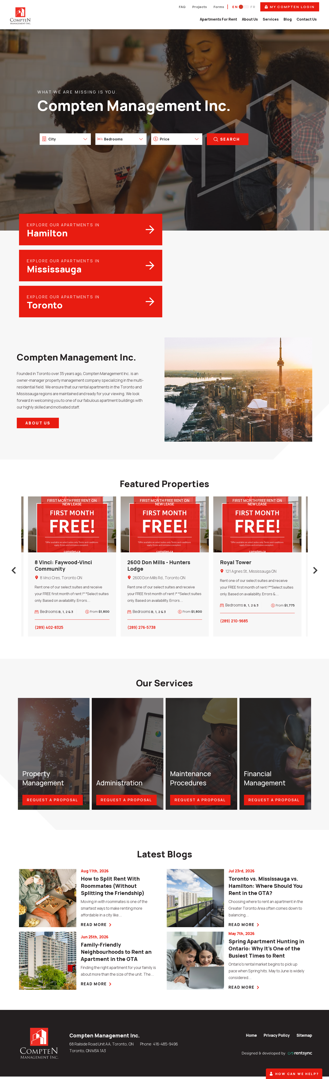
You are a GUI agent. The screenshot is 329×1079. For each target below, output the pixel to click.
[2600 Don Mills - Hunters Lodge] (165, 524)
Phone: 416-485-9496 (159, 1044)
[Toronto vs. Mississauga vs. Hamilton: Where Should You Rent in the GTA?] (195, 898)
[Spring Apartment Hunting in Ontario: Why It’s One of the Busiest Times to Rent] (195, 961)
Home (251, 1035)
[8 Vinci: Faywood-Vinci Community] (72, 524)
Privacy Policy (277, 1035)
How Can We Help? (297, 1074)
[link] (119, 886)
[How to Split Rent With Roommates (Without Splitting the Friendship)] (47, 898)
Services (271, 19)
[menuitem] (218, 19)
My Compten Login (292, 6)
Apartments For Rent (218, 19)
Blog (288, 19)
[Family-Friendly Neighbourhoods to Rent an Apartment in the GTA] (47, 961)
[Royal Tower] (257, 524)
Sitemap (304, 1035)
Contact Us (307, 19)
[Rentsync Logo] (277, 1053)
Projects (199, 6)
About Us (250, 19)
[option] (72, 566)
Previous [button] (13, 570)
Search (230, 139)
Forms (219, 6)
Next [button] (315, 570)
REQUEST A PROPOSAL (52, 799)
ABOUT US (37, 423)
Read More (94, 924)
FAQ (182, 6)
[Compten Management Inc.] (39, 1042)
